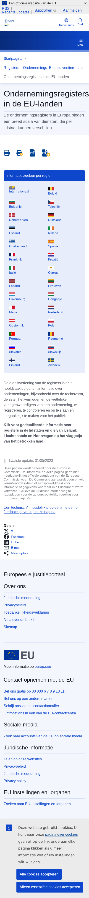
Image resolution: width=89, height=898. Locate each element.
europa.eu (43, 666)
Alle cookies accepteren (39, 874)
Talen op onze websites (23, 759)
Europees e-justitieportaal (34, 574)
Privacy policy (15, 781)
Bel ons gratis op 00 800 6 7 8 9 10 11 (34, 691)
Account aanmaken (43, 10)
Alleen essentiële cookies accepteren (50, 887)
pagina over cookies (61, 834)
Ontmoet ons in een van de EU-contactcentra (40, 713)
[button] (10, 531)
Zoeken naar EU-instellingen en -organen (37, 804)
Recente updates (15, 12)
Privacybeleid (15, 605)
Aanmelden (72, 10)
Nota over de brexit (19, 620)
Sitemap (10, 627)
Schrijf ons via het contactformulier (31, 706)
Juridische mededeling (22, 598)
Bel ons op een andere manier (28, 699)
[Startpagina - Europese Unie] (19, 655)
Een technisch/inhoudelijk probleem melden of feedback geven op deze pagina (41, 510)
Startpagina (13, 59)
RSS (6, 8)
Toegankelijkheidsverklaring (26, 612)
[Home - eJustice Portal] (30, 22)
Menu (80, 45)
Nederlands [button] (66, 25)
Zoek (80, 24)
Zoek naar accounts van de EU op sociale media (43, 736)
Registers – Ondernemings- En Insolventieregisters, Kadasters (41, 68)
